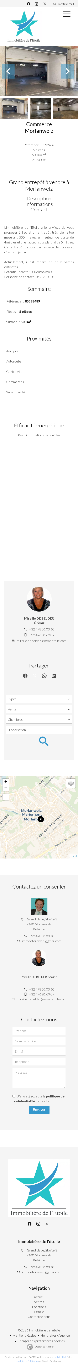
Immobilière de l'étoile (39, 1241)
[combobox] (39, 699)
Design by (44, 1346)
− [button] (5, 787)
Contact (39, 209)
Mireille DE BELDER (39, 618)
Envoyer (39, 1109)
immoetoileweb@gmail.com (41, 941)
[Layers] (71, 783)
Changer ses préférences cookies (41, 1341)
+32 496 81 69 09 (41, 635)
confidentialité (61, 1357)
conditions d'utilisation (27, 1361)
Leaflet (74, 856)
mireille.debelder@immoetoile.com (42, 641)
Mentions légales (24, 1335)
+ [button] (5, 781)
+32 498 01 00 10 (41, 629)
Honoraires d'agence (55, 1335)
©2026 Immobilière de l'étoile (39, 1330)
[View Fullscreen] (5, 797)
